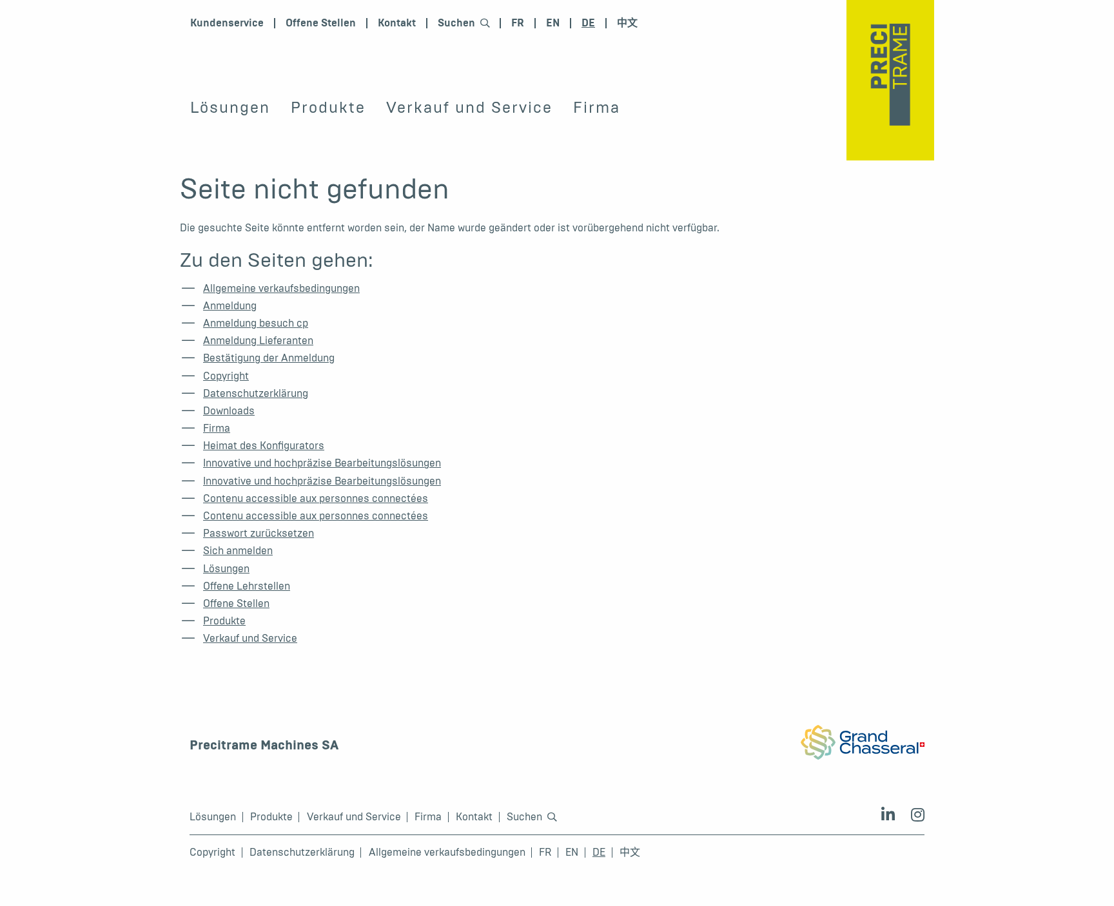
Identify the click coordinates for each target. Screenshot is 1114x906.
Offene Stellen (321, 23)
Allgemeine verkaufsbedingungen (281, 288)
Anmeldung (230, 306)
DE (588, 23)
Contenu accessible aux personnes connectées (315, 498)
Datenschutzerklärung (255, 393)
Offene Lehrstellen (246, 586)
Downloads (229, 411)
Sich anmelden (238, 551)
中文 (627, 23)
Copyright (226, 376)
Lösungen (230, 107)
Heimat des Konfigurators (263, 445)
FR (517, 23)
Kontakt (397, 23)
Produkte (328, 107)
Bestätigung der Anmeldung (269, 358)
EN (553, 23)
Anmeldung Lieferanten (258, 340)
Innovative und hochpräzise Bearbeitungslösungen (322, 463)
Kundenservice (227, 23)
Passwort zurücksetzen (258, 533)
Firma (596, 107)
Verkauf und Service (469, 107)
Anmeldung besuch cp (255, 323)
